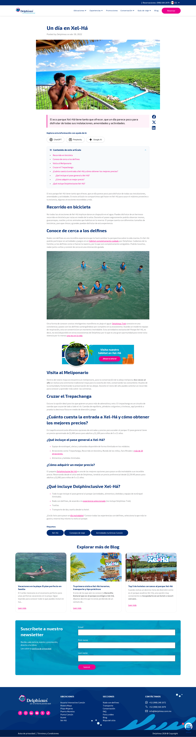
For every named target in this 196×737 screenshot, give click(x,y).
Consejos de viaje (77, 532)
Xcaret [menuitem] (63, 717)
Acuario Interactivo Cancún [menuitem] (72, 702)
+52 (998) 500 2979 (157, 707)
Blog (156, 10)
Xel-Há (55, 532)
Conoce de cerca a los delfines (66, 159)
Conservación (126, 10)
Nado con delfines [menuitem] (111, 702)
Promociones (112, 10)
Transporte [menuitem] (108, 705)
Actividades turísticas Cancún (109, 532)
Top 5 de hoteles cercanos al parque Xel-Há (150, 586)
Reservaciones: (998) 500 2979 (156, 2)
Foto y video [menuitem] (108, 714)
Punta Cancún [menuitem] (66, 714)
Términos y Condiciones (48, 733)
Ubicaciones (79, 10)
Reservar (171, 10)
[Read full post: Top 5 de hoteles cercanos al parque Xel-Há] (151, 567)
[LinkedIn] (31, 713)
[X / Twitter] (42, 713)
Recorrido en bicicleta (63, 155)
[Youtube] (37, 713)
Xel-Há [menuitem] (63, 720)
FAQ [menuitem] (104, 711)
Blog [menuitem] (105, 717)
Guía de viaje (143, 10)
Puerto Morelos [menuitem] (67, 711)
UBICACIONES (67, 696)
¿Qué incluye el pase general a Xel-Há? (72, 175)
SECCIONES (108, 696)
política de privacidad (41, 648)
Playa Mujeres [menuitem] (66, 708)
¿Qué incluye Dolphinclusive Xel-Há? (69, 183)
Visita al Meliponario (62, 163)
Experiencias (95, 10)
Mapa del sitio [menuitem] (109, 720)
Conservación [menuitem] (109, 708)
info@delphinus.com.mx (160, 711)
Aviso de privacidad (26, 733)
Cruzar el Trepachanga (63, 167)
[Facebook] (20, 713)
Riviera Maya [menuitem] (66, 705)
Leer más (22, 608)
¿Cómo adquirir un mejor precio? (70, 179)
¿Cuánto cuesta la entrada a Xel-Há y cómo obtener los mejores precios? (85, 171)
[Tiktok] (48, 713)
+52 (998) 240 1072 (157, 702)
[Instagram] (26, 713)
